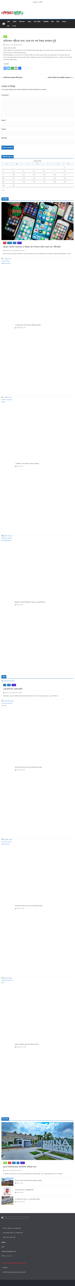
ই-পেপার (14, 26)
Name (3, 120)
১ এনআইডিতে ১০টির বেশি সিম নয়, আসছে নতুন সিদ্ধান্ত (27, 463)
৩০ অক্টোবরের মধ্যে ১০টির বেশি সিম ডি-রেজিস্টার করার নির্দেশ (28, 325)
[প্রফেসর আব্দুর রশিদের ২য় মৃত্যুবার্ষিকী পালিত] (7, 1191)
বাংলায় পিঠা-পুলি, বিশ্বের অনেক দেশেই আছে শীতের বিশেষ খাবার (28, 767)
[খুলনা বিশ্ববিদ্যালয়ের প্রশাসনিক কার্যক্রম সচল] (37, 1141)
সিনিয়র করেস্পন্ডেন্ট (19, 44)
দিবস (8, 26)
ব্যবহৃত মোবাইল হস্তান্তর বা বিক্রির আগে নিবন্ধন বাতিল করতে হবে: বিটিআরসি (32, 247)
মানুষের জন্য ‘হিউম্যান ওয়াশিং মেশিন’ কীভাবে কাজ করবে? (27, 1044)
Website (4, 138)
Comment (5, 95)
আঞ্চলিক (14, 21)
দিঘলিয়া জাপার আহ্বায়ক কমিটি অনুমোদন (13, 77)
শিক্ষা (18, 1162)
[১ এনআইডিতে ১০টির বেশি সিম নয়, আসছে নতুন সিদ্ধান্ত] (7, 465)
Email (3, 129)
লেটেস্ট (15, 242)
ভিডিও (58, 21)
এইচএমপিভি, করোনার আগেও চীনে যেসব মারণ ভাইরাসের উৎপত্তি (28, 905)
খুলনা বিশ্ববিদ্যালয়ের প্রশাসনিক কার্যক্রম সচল (19, 1167)
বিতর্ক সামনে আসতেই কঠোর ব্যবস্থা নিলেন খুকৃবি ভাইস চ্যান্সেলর (28, 1180)
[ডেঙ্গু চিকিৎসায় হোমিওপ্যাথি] (37, 681)
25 (24, 182)
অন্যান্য (64, 21)
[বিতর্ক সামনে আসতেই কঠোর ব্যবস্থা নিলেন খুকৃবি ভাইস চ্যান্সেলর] (7, 1182)
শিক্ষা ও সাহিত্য (37, 21)
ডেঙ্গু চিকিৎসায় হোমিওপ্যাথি (12, 689)
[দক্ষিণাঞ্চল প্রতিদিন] (3, 24)
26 (34, 182)
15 (65, 174)
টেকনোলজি (9, 242)
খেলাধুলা (29, 21)
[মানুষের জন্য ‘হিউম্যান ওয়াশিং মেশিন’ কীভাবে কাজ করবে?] (7, 1045)
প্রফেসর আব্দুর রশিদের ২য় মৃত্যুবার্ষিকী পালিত (24, 1190)
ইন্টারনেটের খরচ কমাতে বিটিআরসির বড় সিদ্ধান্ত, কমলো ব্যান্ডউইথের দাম (30, 602)
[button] (67, 21)
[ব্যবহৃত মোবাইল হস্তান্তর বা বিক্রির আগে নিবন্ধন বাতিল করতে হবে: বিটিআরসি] (37, 221)
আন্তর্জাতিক (45, 21)
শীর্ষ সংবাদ (19, 242)
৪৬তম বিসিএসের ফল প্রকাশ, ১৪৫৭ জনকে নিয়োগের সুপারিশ (27, 1199)
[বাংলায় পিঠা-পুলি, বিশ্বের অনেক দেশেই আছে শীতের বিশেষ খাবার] (7, 768)
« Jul (2, 190)
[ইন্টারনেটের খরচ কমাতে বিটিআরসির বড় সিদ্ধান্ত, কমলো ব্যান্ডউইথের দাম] (7, 603)
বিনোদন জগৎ (22, 21)
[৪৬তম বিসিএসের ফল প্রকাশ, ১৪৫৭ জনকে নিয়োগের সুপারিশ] (7, 1200)
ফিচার (52, 21)
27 (44, 182)
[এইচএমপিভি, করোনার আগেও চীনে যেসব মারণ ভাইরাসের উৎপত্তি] (7, 907)
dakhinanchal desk (20, 250)
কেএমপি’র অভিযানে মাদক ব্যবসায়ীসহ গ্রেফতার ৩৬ (59, 77)
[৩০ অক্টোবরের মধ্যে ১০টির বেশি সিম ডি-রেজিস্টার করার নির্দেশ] (7, 326)
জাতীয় (8, 21)
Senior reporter (18, 692)
